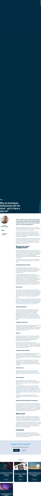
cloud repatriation (20, 389)
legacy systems (33, 373)
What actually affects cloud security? (30, 303)
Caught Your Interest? (4, 234)
